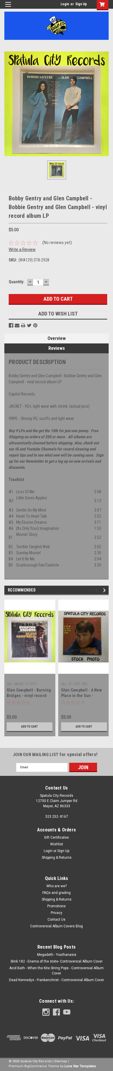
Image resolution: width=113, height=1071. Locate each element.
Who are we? (56, 886)
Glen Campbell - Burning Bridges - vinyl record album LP (29, 695)
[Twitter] (29, 325)
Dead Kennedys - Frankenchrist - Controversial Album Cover (56, 980)
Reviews (56, 348)
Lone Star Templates (80, 1066)
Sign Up (81, 4)
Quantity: (16, 281)
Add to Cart (29, 726)
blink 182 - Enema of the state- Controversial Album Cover (57, 961)
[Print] (23, 325)
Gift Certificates (56, 837)
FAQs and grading (56, 893)
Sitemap (60, 1061)
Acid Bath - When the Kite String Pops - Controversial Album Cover (56, 970)
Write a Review (22, 249)
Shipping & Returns (57, 858)
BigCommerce (35, 1066)
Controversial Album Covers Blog (56, 926)
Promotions (56, 906)
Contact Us (56, 919)
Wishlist (56, 844)
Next (105, 590)
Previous (97, 590)
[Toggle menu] (8, 8)
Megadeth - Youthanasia (56, 955)
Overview (57, 338)
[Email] (17, 325)
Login (65, 4)
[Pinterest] (35, 325)
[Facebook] (11, 325)
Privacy (56, 913)
